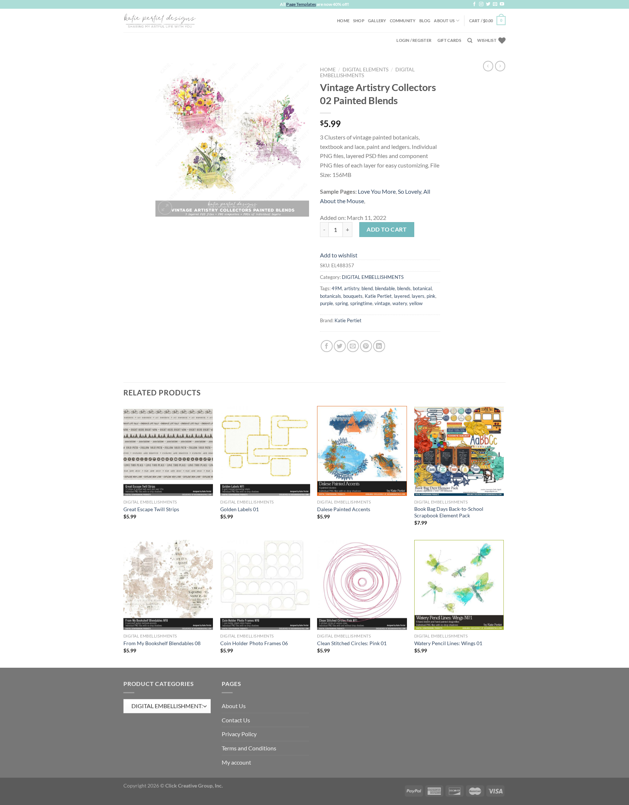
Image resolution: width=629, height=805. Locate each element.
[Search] (469, 40)
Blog (425, 20)
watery (399, 303)
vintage (382, 303)
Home (343, 20)
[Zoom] (165, 208)
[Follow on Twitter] (488, 4)
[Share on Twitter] (340, 346)
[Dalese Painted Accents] (362, 451)
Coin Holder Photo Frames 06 (254, 643)
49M (337, 288)
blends (404, 288)
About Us (444, 20)
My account (236, 762)
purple (326, 303)
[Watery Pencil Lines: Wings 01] (459, 585)
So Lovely (409, 191)
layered (402, 296)
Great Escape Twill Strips (151, 509)
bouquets (353, 296)
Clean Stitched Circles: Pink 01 (352, 643)
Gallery (377, 20)
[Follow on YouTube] (502, 4)
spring (341, 303)
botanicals (330, 296)
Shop (358, 20)
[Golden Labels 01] (265, 451)
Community (403, 20)
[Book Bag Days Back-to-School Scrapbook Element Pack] (459, 451)
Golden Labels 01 (239, 509)
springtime (361, 303)
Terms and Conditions (249, 748)
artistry (351, 288)
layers (418, 296)
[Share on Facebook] (327, 346)
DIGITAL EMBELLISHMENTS (373, 277)
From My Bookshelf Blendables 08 (162, 643)
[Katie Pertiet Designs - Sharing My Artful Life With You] (159, 20)
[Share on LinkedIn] (379, 346)
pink (431, 296)
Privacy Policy (239, 733)
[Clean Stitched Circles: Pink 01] (362, 585)
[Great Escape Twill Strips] (168, 451)
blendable (385, 288)
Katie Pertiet (378, 296)
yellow (416, 303)
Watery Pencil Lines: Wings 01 (448, 643)
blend (367, 288)
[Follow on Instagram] (481, 4)
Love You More (377, 191)
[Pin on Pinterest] (366, 346)
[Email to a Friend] (353, 346)
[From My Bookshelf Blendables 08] (168, 585)
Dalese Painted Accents (343, 509)
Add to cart (387, 229)
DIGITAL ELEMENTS (365, 69)
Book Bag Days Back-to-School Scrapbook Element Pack (448, 512)
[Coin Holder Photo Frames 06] (265, 585)
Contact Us (236, 720)
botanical (422, 288)
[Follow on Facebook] (474, 4)
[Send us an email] (495, 4)
